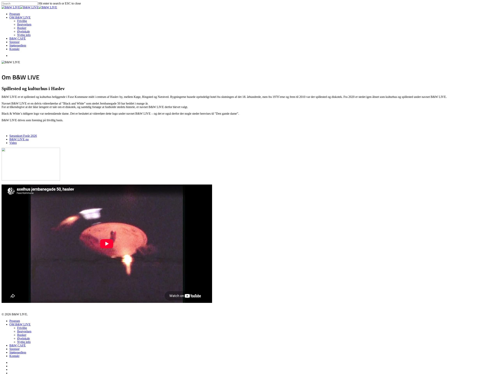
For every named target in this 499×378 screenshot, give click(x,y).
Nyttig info (24, 35)
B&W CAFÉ (17, 38)
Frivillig (22, 21)
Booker (21, 28)
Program (14, 14)
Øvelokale (23, 31)
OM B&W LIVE (20, 17)
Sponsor (14, 42)
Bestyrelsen (24, 24)
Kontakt (14, 49)
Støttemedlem (17, 45)
